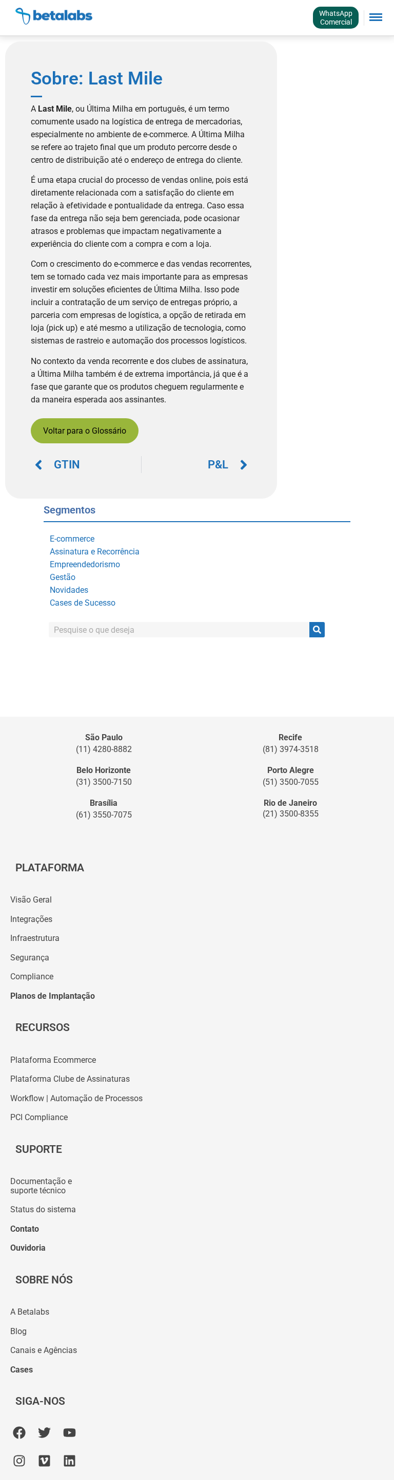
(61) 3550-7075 (104, 815)
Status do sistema (43, 1209)
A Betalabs (29, 1312)
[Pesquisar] (317, 629)
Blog (18, 1331)
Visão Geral (31, 900)
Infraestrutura (35, 938)
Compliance (31, 976)
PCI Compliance (39, 1117)
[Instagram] (19, 1461)
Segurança (29, 957)
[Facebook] (19, 1433)
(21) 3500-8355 (291, 814)
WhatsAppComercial (335, 17)
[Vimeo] (44, 1461)
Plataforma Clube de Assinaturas (70, 1079)
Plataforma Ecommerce (53, 1060)
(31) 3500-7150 (104, 782)
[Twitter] (44, 1433)
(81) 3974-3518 (291, 749)
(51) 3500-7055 (291, 782)
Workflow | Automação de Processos (76, 1098)
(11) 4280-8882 (104, 749)
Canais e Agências (43, 1350)
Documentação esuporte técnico (41, 1185)
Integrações (31, 919)
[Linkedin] (69, 1461)
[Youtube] (69, 1433)
